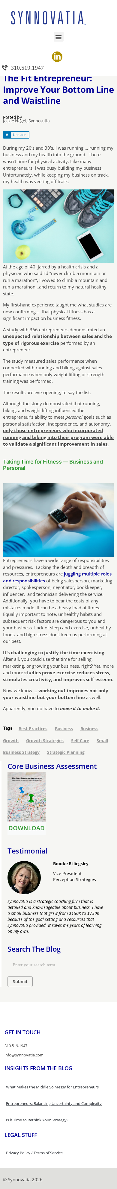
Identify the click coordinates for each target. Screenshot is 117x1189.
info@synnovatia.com (24, 1055)
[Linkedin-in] (57, 56)
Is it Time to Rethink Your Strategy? (37, 1120)
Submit (20, 981)
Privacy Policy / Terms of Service (34, 1152)
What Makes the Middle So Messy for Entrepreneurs (52, 1087)
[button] (59, 37)
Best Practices (33, 728)
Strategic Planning (66, 752)
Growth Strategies (45, 740)
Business (64, 728)
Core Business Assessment (52, 766)
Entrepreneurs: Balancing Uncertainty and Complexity (54, 1103)
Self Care (80, 740)
